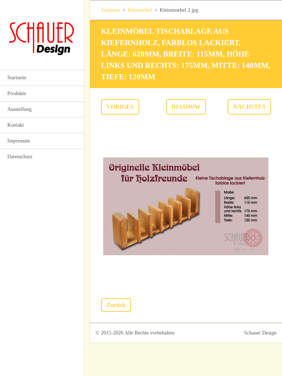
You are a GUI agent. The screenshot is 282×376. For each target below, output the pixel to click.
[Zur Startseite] (42, 30)
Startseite (16, 77)
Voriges (120, 107)
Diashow (185, 107)
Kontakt (15, 125)
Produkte (16, 93)
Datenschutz (19, 156)
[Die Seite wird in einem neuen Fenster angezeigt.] (185, 206)
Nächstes (249, 107)
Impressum (18, 141)
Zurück (116, 305)
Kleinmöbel (140, 10)
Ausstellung (19, 109)
